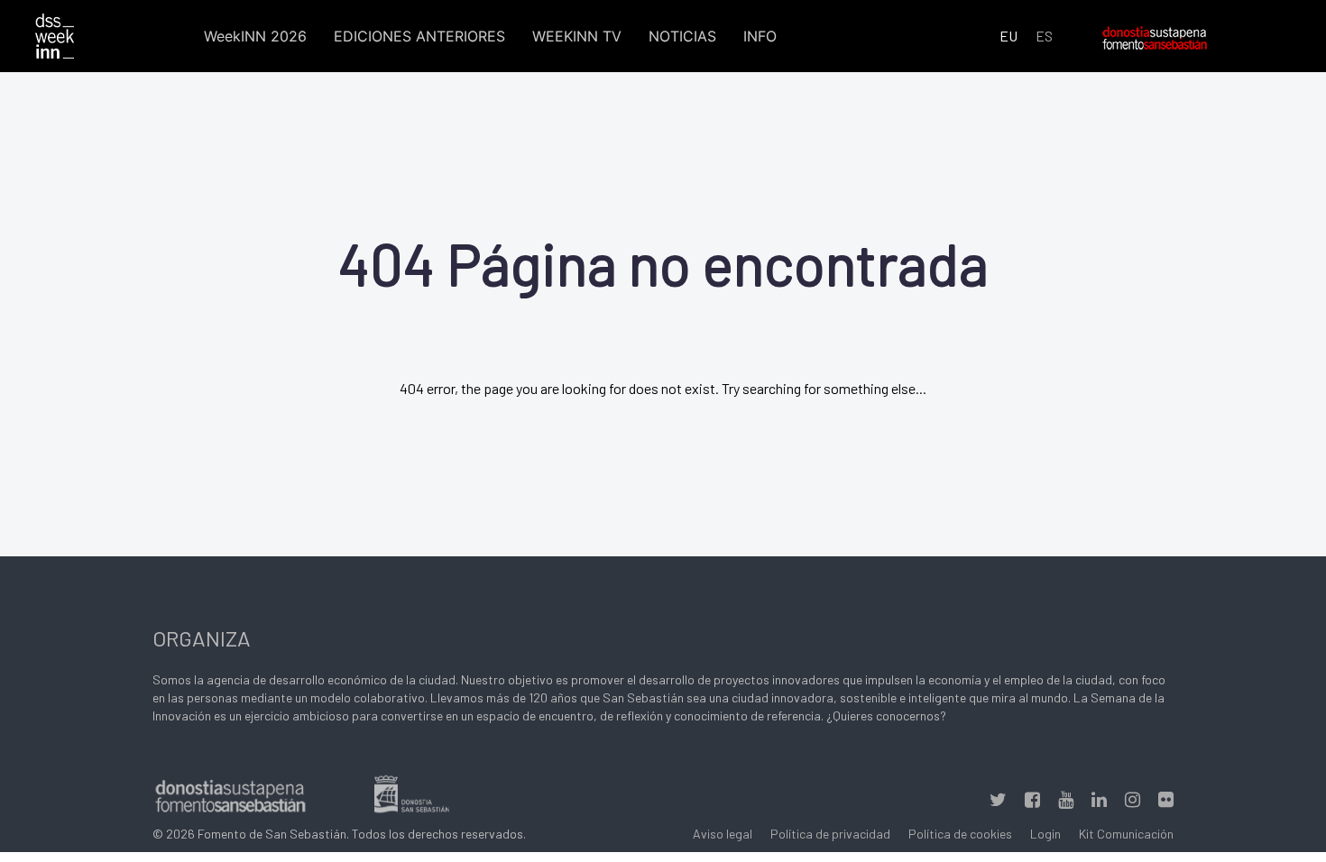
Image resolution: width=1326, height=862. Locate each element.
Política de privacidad (830, 833)
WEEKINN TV (577, 36)
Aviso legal (722, 833)
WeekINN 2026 (255, 36)
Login (1045, 833)
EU (1008, 35)
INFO (760, 36)
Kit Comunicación (1126, 833)
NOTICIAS (682, 36)
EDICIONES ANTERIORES (419, 36)
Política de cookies (960, 833)
